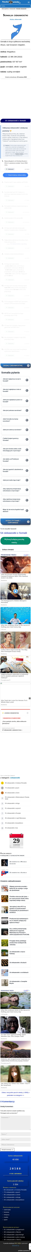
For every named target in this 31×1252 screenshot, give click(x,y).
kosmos (6, 1212)
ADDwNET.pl (15, 1245)
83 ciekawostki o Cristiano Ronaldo (16, 783)
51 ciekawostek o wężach (13, 808)
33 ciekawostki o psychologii (14, 1234)
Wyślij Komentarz (6, 1149)
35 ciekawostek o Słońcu (12, 1239)
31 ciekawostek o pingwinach (14, 1229)
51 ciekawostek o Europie (13, 813)
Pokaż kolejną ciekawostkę (17, 175)
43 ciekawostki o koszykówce (14, 823)
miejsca (6, 1214)
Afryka (12, 19)
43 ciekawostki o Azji (11, 828)
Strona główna (5, 8)
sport (5, 1219)
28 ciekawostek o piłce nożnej (14, 1237)
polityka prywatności (24, 1250)
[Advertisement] (15, 97)
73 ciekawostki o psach (12, 788)
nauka (6, 1217)
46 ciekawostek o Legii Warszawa (15, 818)
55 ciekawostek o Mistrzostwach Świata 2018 (17, 798)
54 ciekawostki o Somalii (13, 533)
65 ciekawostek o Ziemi (12, 793)
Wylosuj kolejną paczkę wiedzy (14, 541)
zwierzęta (7, 1209)
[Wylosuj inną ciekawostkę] (27, 713)
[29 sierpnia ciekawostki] (15, 847)
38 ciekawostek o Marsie (12, 1232)
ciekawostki (12, 8)
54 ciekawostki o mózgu (12, 803)
